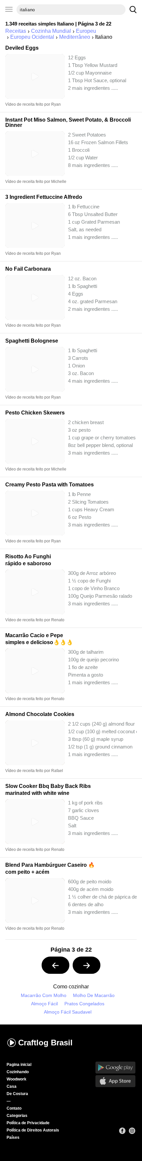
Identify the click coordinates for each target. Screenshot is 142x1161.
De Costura (17, 1094)
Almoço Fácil (44, 1003)
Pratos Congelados (84, 1003)
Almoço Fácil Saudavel (67, 1012)
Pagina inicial (19, 1065)
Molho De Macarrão (94, 995)
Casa (12, 1086)
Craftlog (45, 1042)
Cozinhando (18, 1072)
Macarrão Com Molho (43, 995)
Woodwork (16, 1079)
